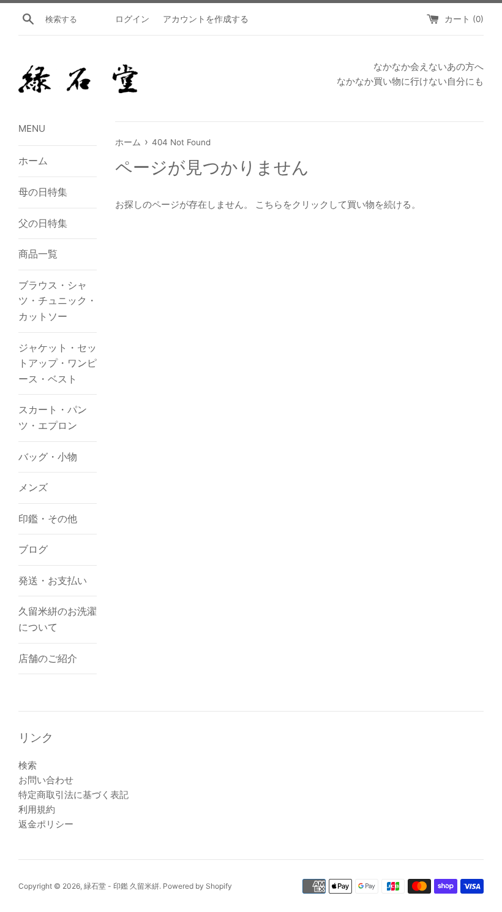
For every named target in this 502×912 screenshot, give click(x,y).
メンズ (33, 487)
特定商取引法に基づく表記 (73, 794)
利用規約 (36, 809)
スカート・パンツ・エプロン (52, 417)
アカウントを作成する (206, 19)
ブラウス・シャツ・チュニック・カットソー (57, 300)
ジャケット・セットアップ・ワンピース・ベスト (57, 363)
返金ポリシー (45, 824)
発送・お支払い (52, 580)
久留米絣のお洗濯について (57, 619)
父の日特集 (42, 223)
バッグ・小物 (47, 456)
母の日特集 (42, 192)
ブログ (33, 549)
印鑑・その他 (47, 518)
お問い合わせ (45, 780)
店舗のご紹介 (47, 658)
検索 (27, 765)
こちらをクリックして (301, 204)
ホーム (33, 160)
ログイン (132, 19)
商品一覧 (38, 254)
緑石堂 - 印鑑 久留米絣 (121, 886)
